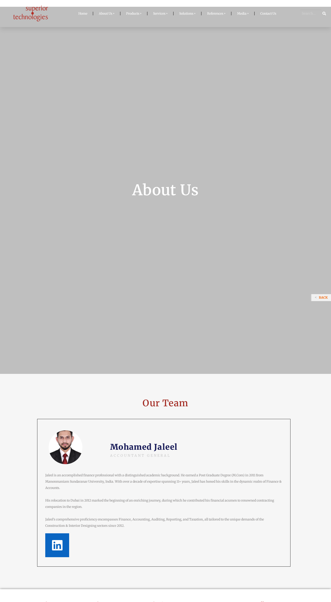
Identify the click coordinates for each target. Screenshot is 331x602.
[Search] (324, 13)
